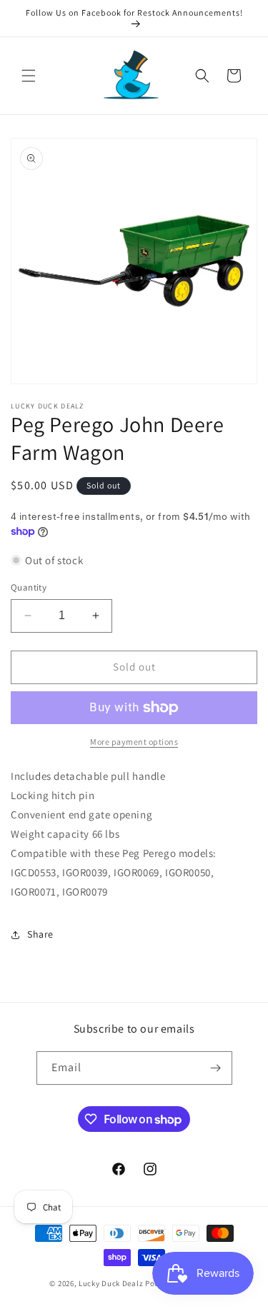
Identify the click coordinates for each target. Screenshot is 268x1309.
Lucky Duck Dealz (111, 1283)
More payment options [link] (134, 741)
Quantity (28, 587)
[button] (28, 75)
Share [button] (40, 934)
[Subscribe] (216, 1068)
